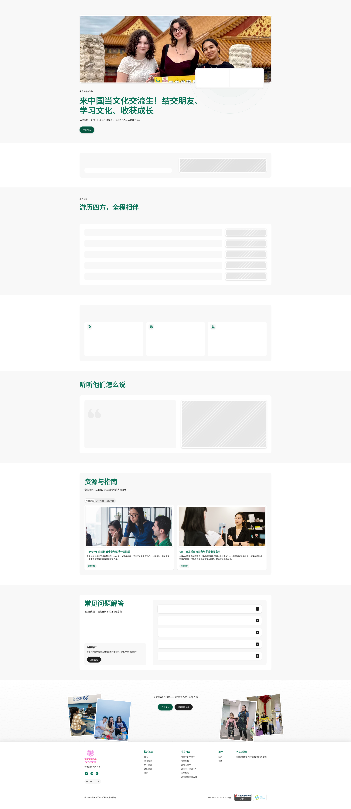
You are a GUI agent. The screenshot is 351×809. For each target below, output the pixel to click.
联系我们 (148, 769)
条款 (220, 761)
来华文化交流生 (188, 757)
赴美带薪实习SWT (189, 777)
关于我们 (148, 765)
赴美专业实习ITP (188, 769)
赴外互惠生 (186, 765)
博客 (146, 773)
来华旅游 (185, 773)
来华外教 (185, 761)
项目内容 (148, 761)
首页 (146, 757)
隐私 (220, 757)
